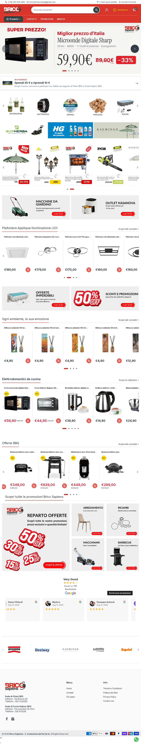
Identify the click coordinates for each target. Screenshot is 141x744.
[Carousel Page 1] (64, 277)
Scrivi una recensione (120, 593)
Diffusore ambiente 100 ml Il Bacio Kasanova (106, 328)
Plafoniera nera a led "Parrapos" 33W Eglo (77, 237)
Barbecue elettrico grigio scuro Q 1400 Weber (16, 452)
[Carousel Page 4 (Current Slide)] (76, 277)
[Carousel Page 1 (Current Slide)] (64, 70)
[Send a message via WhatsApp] (136, 739)
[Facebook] (6, 719)
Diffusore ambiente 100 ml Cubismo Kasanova (14, 328)
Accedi (124, 2)
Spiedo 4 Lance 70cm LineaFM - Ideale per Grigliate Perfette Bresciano (108, 452)
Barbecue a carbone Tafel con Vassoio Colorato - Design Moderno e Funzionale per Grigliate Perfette (76, 452)
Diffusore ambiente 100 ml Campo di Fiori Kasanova (48, 328)
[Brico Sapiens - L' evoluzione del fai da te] (12, 10)
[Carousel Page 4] (75, 70)
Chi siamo (70, 697)
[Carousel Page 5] (78, 70)
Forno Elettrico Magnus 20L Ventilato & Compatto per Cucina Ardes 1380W (47, 388)
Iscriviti (133, 2)
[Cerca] (96, 10)
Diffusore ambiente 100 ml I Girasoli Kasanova (75, 328)
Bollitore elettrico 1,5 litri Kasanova (105, 388)
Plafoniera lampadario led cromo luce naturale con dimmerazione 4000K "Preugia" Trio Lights (47, 237)
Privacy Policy (109, 697)
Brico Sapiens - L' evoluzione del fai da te (30, 734)
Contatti (69, 692)
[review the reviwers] (36, 602)
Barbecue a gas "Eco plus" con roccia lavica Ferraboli (47, 452)
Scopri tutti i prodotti (128, 229)
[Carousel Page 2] (69, 70)
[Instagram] (12, 719)
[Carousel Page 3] (72, 70)
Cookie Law (108, 701)
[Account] (107, 10)
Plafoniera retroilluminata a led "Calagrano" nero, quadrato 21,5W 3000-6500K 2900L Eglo (108, 237)
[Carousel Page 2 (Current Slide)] (70, 494)
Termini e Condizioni (112, 688)
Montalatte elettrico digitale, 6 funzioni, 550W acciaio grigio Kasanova (76, 388)
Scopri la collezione (128, 380)
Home (69, 688)
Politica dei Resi (110, 692)
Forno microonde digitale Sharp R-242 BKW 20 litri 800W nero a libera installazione (16, 388)
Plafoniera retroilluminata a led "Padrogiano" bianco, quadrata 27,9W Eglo (16, 237)
